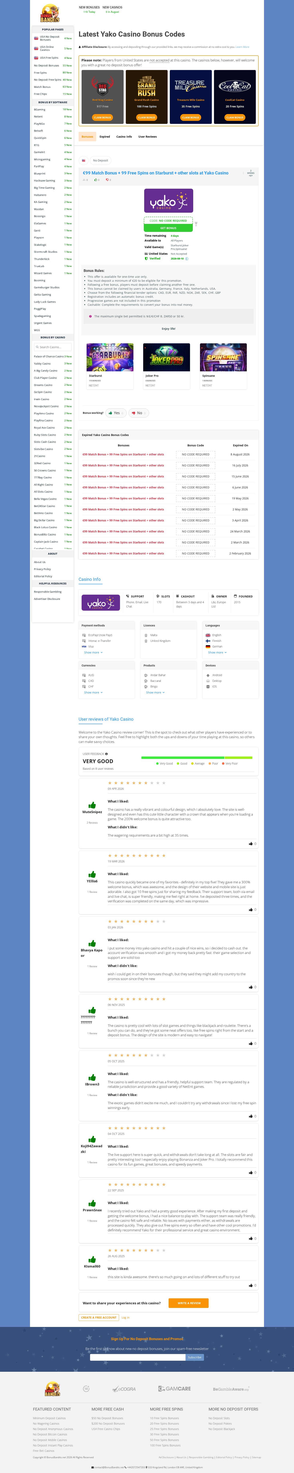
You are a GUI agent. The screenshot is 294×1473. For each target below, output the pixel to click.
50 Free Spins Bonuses (164, 1440)
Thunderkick (53, 259)
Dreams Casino (53, 385)
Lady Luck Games (45, 302)
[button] (107, 652)
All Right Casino (53, 484)
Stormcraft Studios (53, 252)
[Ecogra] (124, 1389)
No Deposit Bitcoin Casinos (50, 1434)
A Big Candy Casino (53, 370)
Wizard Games (53, 273)
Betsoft (53, 130)
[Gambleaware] (231, 1389)
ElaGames (53, 223)
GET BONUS (168, 228)
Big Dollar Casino (53, 520)
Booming (39, 280)
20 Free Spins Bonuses (164, 1423)
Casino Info (124, 136)
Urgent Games (43, 323)
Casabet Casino (53, 548)
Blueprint (53, 173)
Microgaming (53, 159)
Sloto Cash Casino (53, 442)
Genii (53, 230)
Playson (53, 237)
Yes (118, 412)
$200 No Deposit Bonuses (108, 1423)
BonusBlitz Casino (53, 534)
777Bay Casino (53, 477)
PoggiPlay (40, 309)
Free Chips (53, 94)
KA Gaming (53, 202)
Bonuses (87, 136)
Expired (105, 136)
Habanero (53, 195)
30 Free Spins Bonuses (164, 1434)
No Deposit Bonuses (53, 65)
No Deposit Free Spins (53, 79)
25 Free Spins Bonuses (164, 1429)
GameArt (53, 152)
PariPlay (53, 166)
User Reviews (147, 136)
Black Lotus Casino (53, 527)
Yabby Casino (53, 363)
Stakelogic (53, 245)
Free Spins (53, 72)
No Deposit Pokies (220, 1423)
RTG (53, 145)
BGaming (53, 109)
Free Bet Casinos (43, 1451)
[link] (110, 366)
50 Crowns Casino (53, 470)
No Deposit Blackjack (222, 1429)
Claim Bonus (102, 117)
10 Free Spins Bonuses (164, 1418)
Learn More (242, 47)
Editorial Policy (43, 576)
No (141, 412)
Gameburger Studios (47, 287)
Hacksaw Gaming (53, 180)
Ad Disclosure (166, 1457)
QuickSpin (53, 138)
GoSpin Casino (53, 392)
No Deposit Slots (219, 1418)
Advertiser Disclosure (47, 599)
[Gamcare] (174, 1390)
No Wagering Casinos (46, 1423)
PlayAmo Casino (53, 413)
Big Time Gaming (53, 187)
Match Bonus (53, 87)
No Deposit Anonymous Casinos (53, 1429)
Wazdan (53, 209)
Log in (126, 1317)
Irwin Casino (53, 399)
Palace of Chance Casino (53, 356)
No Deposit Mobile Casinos (50, 1440)
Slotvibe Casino (53, 449)
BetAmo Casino (53, 513)
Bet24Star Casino (53, 506)
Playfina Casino (53, 420)
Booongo (53, 216)
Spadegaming (42, 316)
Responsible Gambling (47, 591)
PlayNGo (53, 123)
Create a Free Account (98, 1317)
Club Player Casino (53, 378)
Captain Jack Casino (53, 541)
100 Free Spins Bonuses (165, 1445)
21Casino (53, 456)
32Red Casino (53, 463)
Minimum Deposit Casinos (49, 1418)
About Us (39, 562)
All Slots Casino (53, 491)
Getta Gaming (42, 294)
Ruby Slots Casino (53, 435)
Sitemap (256, 1457)
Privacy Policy (42, 569)
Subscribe (194, 1357)
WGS (37, 330)
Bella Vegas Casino (53, 499)
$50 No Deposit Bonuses (107, 1418)
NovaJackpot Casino (53, 406)
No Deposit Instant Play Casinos (53, 1445)
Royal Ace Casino (53, 427)
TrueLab (53, 266)
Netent (53, 116)
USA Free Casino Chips (106, 1429)
